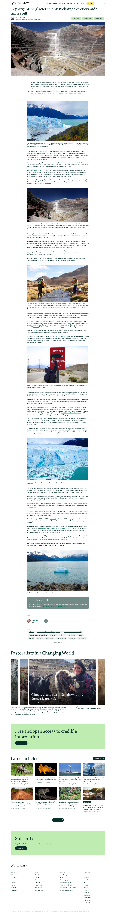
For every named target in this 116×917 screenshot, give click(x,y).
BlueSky (86, 892)
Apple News (87, 900)
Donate (90, 3)
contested (53, 519)
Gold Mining (71, 635)
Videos (55, 3)
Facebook (87, 885)
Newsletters (38, 885)
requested (35, 340)
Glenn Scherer (36, 620)
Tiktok (86, 887)
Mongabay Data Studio (66, 890)
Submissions (39, 887)
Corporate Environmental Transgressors (48, 632)
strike (62, 327)
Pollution (31, 638)
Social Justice (49, 638)
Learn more (20, 743)
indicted (53, 153)
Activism (31, 632)
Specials (69, 3)
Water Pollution (61, 638)
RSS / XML (87, 903)
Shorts (82, 3)
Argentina (24, 19)
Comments (76, 18)
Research (40, 638)
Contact (37, 877)
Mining (80, 635)
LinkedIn (86, 875)
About (37, 875)
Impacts (37, 882)
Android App (87, 897)
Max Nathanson (20, 17)
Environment (53, 635)
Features (48, 3)
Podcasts (62, 3)
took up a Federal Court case (61, 336)
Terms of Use (39, 890)
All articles (98, 758)
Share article (87, 18)
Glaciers (63, 635)
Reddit (86, 890)
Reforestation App (65, 882)
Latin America (82, 638)
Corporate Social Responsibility (73, 632)
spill (74, 321)
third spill (36, 327)
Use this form (39, 543)
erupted (35, 331)
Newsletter (20, 848)
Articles (76, 3)
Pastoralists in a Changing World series (89, 708)
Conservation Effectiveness (68, 887)
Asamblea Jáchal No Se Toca (35, 170)
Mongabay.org (64, 880)
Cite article (98, 18)
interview (54, 505)
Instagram (87, 877)
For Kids (62, 877)
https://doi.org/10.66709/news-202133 (54, 606)
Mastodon (87, 895)
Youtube (86, 880)
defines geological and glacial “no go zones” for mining (55, 528)
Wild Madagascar (65, 875)
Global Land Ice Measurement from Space (39, 411)
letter (60, 407)
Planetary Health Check (67, 885)
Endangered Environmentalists (35, 19)
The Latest (14, 890)
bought (43, 317)
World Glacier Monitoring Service (71, 413)
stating (50, 243)
